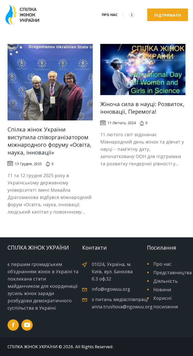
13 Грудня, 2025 (28, 163)
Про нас (162, 264)
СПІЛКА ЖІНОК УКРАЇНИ (33, 346)
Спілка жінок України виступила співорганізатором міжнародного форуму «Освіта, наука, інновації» (49, 140)
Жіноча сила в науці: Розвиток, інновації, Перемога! (142, 107)
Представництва (172, 272)
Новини (162, 290)
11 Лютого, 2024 (122, 122)
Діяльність (165, 281)
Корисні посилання (165, 302)
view (50, 82)
